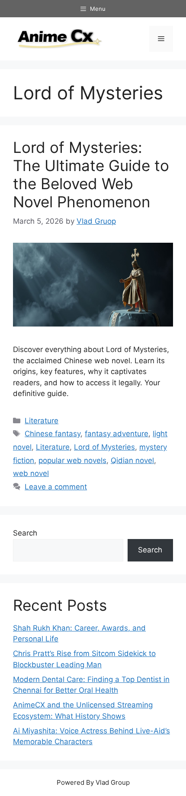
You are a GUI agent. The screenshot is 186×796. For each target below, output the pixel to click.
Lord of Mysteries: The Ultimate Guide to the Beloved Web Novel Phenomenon (91, 174)
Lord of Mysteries (104, 447)
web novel (31, 473)
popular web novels (72, 460)
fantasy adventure (116, 433)
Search (25, 533)
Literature (41, 420)
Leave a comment (56, 486)
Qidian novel (132, 460)
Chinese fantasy (52, 433)
